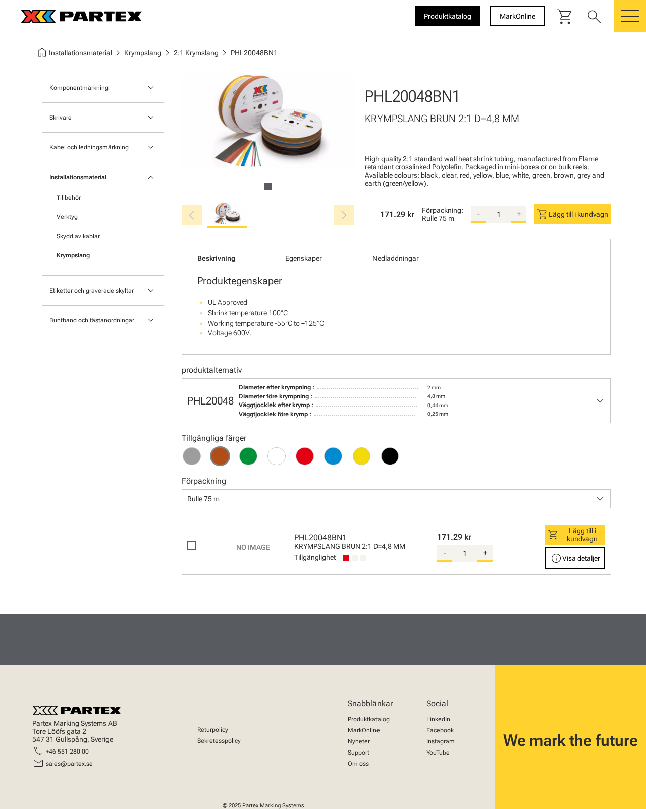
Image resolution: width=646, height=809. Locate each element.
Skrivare (60, 117)
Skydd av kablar (78, 236)
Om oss (358, 763)
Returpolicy (212, 729)
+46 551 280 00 (67, 751)
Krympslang (73, 255)
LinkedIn (438, 719)
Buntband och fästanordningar (91, 320)
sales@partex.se (69, 763)
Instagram (440, 741)
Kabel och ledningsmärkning (89, 147)
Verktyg (67, 216)
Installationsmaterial (77, 177)
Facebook (440, 730)
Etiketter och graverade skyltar (91, 290)
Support (358, 752)
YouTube (438, 752)
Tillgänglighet (315, 557)
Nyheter (359, 741)
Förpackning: (442, 210)
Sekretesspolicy (219, 740)
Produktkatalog (369, 719)
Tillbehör (69, 197)
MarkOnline (364, 730)
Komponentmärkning (79, 87)
